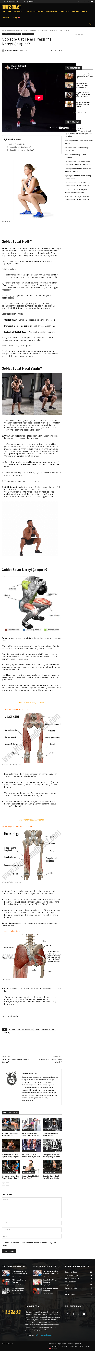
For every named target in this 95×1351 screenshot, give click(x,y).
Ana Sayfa (5, 30)
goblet (37, 1029)
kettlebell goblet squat (10, 1033)
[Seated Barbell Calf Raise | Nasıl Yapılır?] (31, 1167)
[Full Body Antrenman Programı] (6, 1282)
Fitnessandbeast (12, 50)
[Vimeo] (88, 1)
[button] (90, 24)
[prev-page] (3, 1184)
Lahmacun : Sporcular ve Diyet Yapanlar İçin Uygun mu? (84, 76)
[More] (42, 56)
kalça (53, 1029)
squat (29, 1033)
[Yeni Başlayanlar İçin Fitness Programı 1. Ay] (6, 1273)
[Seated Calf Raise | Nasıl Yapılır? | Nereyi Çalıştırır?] (11, 1167)
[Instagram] (81, 1)
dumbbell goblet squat (25, 1029)
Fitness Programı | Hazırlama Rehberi (18, 1290)
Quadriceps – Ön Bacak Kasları (15, 709)
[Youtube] (91, 1)
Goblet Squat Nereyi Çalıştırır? (22, 150)
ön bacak (22, 1033)
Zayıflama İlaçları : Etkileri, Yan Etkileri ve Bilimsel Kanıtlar (82, 85)
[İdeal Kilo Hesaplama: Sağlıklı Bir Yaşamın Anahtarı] (69, 104)
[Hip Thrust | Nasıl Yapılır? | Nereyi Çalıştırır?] (11, 1124)
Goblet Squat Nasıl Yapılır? (20, 147)
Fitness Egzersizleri (17, 30)
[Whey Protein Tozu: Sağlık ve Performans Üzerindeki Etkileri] (69, 95)
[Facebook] (78, 1)
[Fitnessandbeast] (3, 50)
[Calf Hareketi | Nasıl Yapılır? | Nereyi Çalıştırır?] (31, 1145)
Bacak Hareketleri (31, 30)
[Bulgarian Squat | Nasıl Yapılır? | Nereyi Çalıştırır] (52, 1167)
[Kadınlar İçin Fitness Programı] (37, 1282)
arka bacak (12, 1029)
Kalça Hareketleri (28, 34)
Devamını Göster (78, 112)
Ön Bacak (18, 34)
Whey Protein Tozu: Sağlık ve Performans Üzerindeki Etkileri (82, 95)
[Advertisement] (79, 47)
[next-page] (7, 1184)
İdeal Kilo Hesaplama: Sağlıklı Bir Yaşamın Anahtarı (82, 104)
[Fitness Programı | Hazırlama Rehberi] (6, 1291)
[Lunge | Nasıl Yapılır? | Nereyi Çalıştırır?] (52, 1124)
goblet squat (46, 1029)
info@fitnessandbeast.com (44, 1335)
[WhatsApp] (36, 56)
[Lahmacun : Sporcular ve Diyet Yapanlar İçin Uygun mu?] (69, 76)
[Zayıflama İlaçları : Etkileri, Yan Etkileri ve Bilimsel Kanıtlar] (69, 85)
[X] (85, 1)
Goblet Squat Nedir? (17, 144)
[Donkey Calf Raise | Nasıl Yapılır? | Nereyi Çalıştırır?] (52, 1145)
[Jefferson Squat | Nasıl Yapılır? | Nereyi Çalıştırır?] (11, 1145)
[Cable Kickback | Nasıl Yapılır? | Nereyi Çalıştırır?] (31, 1124)
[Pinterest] (30, 56)
